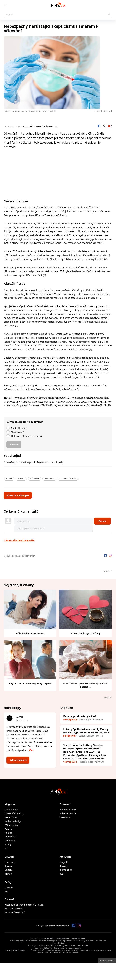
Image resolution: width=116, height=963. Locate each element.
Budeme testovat (68, 809)
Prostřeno (65, 856)
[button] (108, 14)
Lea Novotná (25, 126)
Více (31, 750)
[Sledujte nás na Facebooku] (105, 556)
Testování (65, 804)
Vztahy (8, 844)
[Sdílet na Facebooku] (99, 126)
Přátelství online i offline (30, 633)
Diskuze (8, 865)
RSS (6, 848)
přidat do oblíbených (17, 495)
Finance (8, 832)
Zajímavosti (10, 836)
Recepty (64, 865)
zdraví (9, 479)
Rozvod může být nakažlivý (85, 633)
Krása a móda (11, 809)
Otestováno (65, 817)
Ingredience (66, 869)
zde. (86, 945)
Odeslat (102, 521)
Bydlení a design (13, 821)
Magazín (10, 804)
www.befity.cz (79, 938)
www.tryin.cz (50, 938)
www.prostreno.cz (63, 938)
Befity (8, 882)
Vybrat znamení (18, 760)
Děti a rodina (11, 825)
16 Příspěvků (70, 761)
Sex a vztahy (11, 817)
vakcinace (49, 479)
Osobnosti (10, 840)
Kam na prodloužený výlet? (79, 716)
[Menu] (5, 5)
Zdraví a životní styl (48, 126)
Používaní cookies (13, 908)
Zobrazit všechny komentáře (19, 540)
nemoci (21, 479)
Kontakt (8, 873)
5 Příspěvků (69, 735)
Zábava (8, 829)
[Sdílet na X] (104, 126)
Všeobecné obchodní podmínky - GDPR (24, 904)
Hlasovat (14, 444)
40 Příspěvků (70, 719)
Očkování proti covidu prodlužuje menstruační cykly (33, 462)
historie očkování (68, 479)
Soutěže (9, 869)
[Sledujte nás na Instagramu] (110, 556)
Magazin (9, 887)
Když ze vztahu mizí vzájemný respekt (30, 683)
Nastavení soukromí (15, 912)
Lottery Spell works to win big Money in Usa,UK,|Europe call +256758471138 (86, 730)
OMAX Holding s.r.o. (21, 950)
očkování (34, 479)
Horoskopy (10, 862)
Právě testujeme (68, 813)
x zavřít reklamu (107, 960)
